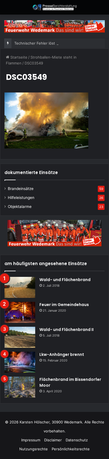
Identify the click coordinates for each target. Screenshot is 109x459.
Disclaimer (53, 440)
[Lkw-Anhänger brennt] (19, 362)
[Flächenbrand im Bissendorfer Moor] (19, 387)
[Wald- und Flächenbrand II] (19, 337)
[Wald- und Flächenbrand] (19, 287)
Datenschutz (77, 440)
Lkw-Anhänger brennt (61, 354)
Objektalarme (20, 206)
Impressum (30, 440)
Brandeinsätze (21, 188)
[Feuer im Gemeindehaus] (19, 312)
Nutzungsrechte (33, 449)
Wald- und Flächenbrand (65, 279)
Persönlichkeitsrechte (71, 449)
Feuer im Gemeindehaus (64, 304)
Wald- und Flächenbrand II (66, 329)
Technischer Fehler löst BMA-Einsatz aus (50, 43)
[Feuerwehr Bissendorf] (54, 7)
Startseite (18, 57)
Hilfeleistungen (21, 197)
